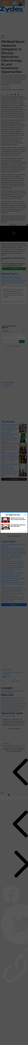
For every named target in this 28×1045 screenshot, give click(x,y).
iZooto (25, 531)
